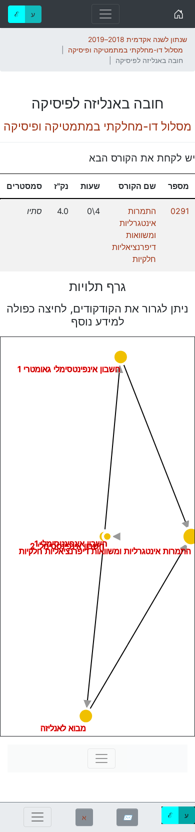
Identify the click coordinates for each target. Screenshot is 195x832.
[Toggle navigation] (106, 14)
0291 (179, 211)
